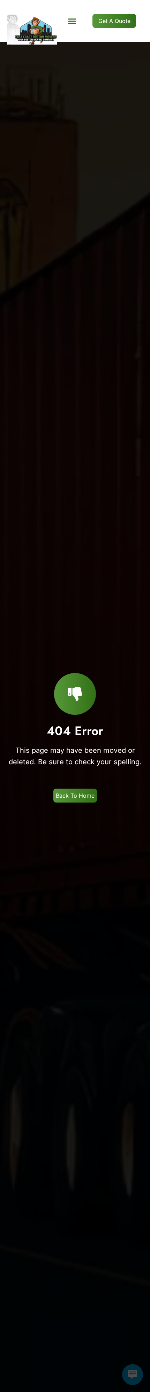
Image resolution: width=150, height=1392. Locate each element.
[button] (72, 21)
